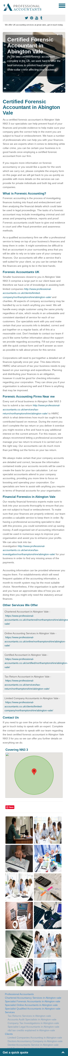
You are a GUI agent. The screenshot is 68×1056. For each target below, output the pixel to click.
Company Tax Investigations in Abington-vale (33, 1023)
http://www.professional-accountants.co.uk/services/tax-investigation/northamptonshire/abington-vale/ (29, 550)
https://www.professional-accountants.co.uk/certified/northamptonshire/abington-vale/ (36, 663)
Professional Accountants (19, 994)
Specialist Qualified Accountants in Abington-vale (32, 1008)
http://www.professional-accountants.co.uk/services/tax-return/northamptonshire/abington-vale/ (31, 409)
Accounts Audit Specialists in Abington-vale (32, 1019)
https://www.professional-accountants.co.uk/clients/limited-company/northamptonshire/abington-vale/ (29, 706)
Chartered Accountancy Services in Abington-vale (33, 997)
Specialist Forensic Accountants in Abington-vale (32, 1001)
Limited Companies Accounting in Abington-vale (35, 1037)
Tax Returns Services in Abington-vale (29, 1015)
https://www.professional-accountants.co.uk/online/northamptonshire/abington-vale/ (35, 641)
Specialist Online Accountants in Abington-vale (31, 1005)
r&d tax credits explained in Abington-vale (31, 1030)
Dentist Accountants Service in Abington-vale (33, 1044)
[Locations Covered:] (4, 5)
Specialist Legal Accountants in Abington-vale (33, 1026)
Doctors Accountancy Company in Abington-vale (35, 1041)
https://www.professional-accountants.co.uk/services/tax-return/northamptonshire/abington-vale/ (27, 684)
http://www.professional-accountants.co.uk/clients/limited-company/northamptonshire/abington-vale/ (27, 293)
